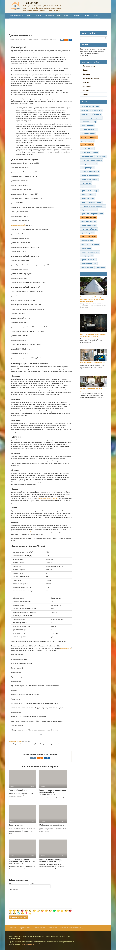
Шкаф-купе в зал (16, 825)
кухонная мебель (88, 187)
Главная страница (16, 16)
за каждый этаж (66, 648)
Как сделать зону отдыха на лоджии (92, 362)
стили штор (86, 248)
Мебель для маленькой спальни (52, 825)
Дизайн (28, 16)
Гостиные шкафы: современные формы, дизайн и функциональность (52, 792)
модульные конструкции (91, 202)
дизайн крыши (87, 141)
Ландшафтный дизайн (53, 16)
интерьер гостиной (89, 164)
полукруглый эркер (89, 229)
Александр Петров (15, 741)
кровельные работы (89, 179)
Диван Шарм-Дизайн (18, 225)
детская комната (88, 133)
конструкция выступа (90, 175)
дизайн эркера (87, 149)
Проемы (86, 16)
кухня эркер (86, 183)
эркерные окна (87, 267)
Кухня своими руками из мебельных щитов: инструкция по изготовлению (22, 861)
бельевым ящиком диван (48, 498)
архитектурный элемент (91, 114)
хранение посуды (88, 260)
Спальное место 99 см (26, 532)
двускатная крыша (89, 129)
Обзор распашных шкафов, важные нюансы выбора (50, 860)
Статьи (95, 16)
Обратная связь (25, 928)
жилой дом (101, 156)
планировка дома (88, 225)
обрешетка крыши (88, 210)
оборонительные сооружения (93, 206)
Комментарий (13, 890)
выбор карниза (87, 126)
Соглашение (53, 928)
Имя (10, 883)
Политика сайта (39, 928)
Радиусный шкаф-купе (18, 790)
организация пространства (92, 214)
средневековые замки (90, 244)
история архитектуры (90, 172)
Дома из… (38, 16)
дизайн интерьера (88, 137)
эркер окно (101, 267)
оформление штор (88, 221)
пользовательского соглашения (53, 943)
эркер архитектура (88, 263)
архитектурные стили (90, 106)
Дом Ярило (30, 3)
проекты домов (87, 233)
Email (32, 883)
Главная (13, 928)
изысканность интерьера (91, 160)
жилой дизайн (87, 156)
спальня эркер (87, 240)
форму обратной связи (27, 944)
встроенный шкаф (88, 122)
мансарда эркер (87, 198)
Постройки (76, 16)
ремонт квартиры (88, 237)
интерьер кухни (87, 168)
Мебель (66, 16)
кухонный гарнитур (89, 191)
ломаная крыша (87, 194)
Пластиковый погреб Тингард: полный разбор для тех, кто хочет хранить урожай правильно (93, 299)
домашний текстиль (89, 152)
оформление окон (88, 217)
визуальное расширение (91, 118)
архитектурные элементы (91, 110)
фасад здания (87, 256)
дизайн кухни (87, 145)
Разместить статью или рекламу (71, 928)
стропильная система (90, 252)
